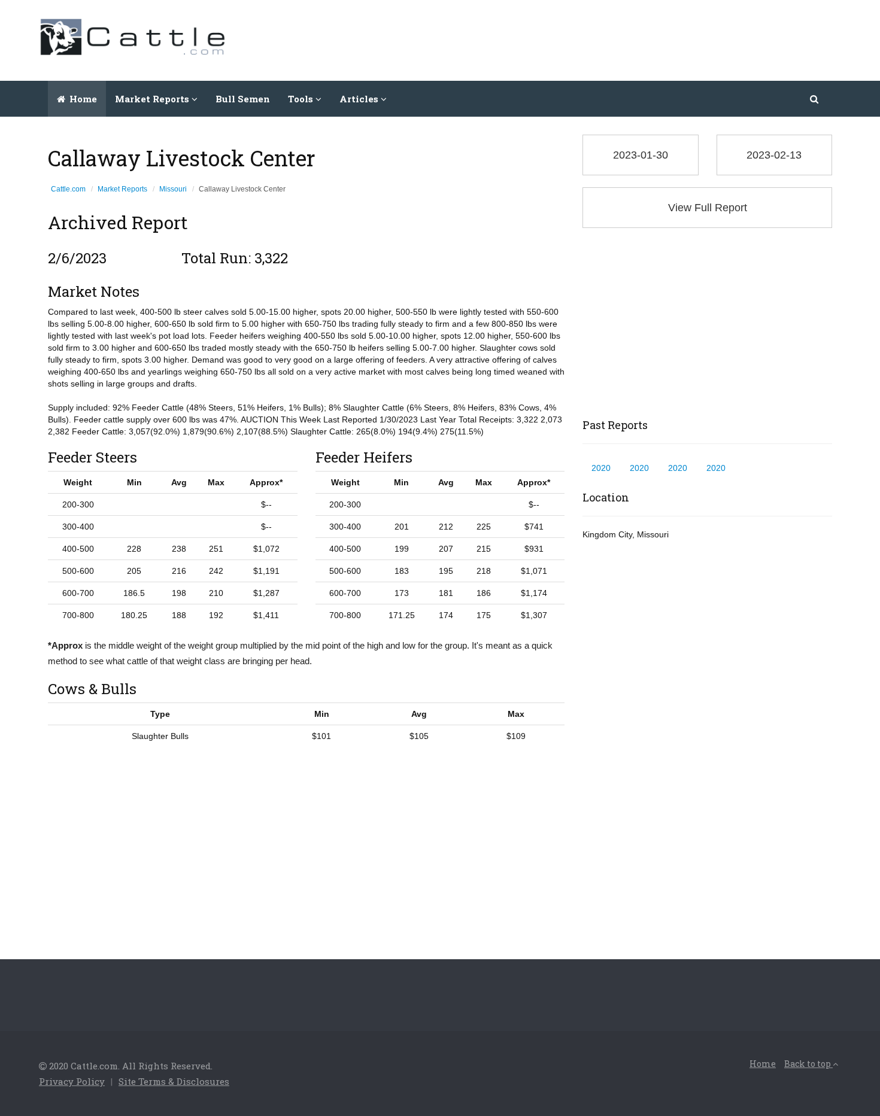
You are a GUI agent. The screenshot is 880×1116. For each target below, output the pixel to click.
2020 (601, 468)
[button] (815, 99)
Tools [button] (301, 99)
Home (82, 99)
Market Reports (122, 189)
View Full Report (707, 208)
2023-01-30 (640, 155)
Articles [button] (360, 99)
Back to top (808, 1063)
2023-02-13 (774, 155)
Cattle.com (68, 189)
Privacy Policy (72, 1081)
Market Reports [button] (153, 99)
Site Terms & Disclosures (174, 1081)
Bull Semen (243, 99)
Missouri (173, 189)
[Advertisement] (623, 39)
